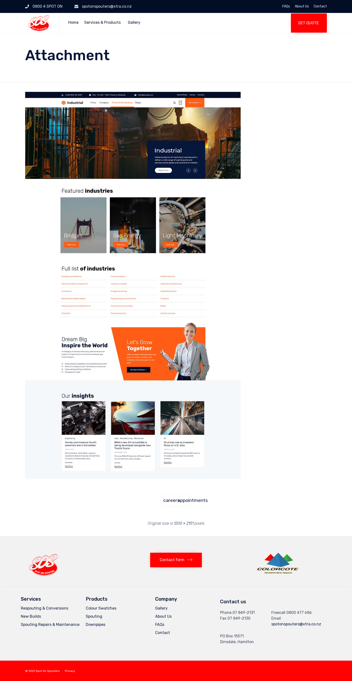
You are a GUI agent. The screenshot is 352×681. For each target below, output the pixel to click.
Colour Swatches (101, 608)
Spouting (94, 616)
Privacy (70, 671)
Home (73, 22)
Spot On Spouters (48, 671)
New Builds (31, 616)
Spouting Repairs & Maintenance (50, 624)
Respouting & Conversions (44, 608)
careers (169, 500)
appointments (183, 500)
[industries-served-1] (133, 477)
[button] (309, 23)
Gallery (134, 22)
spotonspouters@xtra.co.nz (107, 6)
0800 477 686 (299, 612)
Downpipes (95, 624)
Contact (320, 6)
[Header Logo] (43, 575)
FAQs (286, 6)
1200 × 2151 (183, 523)
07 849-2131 (244, 612)
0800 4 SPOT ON (47, 6)
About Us (302, 6)
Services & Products (102, 22)
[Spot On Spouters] (38, 23)
